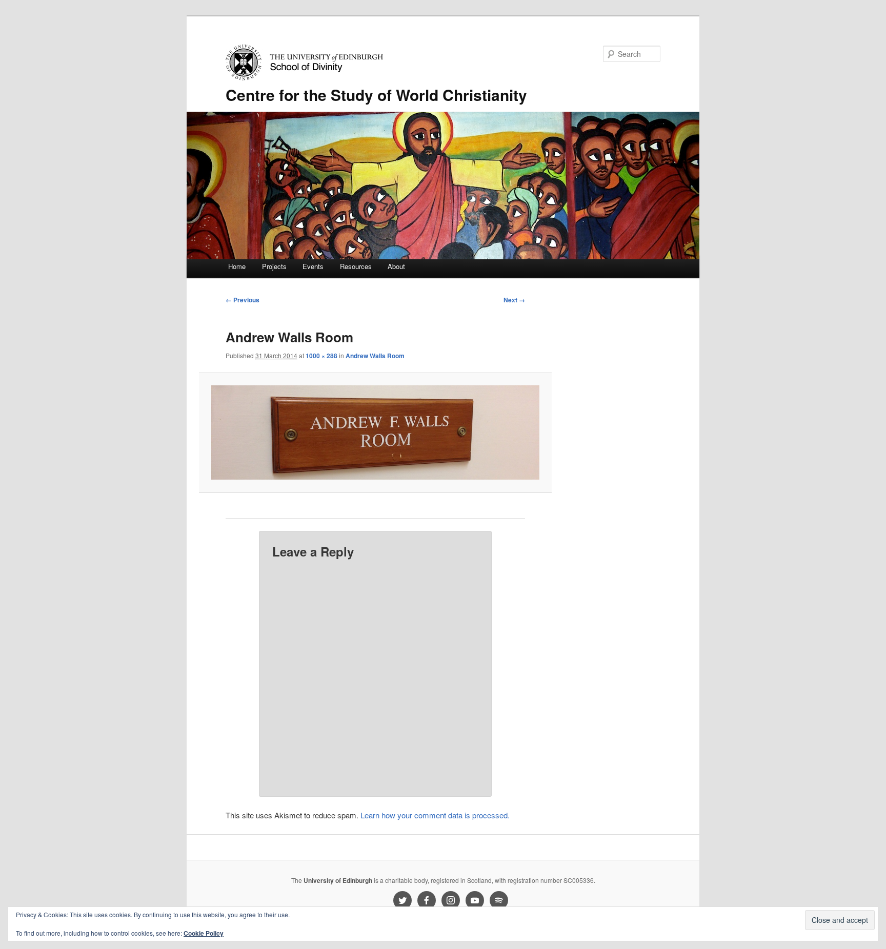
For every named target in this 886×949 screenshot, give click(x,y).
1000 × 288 (321, 355)
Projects (274, 266)
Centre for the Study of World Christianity (376, 95)
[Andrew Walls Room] (375, 432)
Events (313, 266)
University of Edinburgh (338, 880)
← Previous (242, 299)
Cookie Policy (204, 933)
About (396, 266)
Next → (514, 299)
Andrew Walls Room (375, 355)
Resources (356, 266)
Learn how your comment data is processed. (435, 815)
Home (237, 266)
